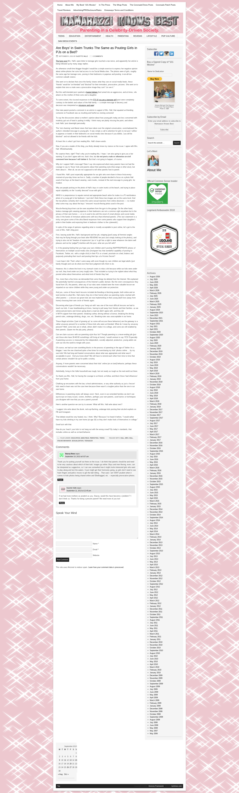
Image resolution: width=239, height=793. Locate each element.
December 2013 (156, 542)
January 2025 (155, 307)
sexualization (78, 441)
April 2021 (154, 329)
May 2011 (154, 628)
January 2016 (155, 473)
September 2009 (156, 684)
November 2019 (156, 354)
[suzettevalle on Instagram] (166, 55)
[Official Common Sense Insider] (157, 203)
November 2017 (156, 412)
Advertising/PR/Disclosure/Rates (87, 10)
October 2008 (155, 714)
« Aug (60, 774)
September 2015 (156, 484)
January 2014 (155, 540)
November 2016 (156, 445)
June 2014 (154, 526)
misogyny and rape (86, 105)
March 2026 (154, 290)
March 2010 (154, 667)
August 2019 (155, 360)
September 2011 (156, 617)
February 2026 (155, 293)
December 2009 (156, 675)
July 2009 (154, 689)
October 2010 (155, 648)
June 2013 (154, 559)
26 (68, 767)
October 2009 (155, 681)
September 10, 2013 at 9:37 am (77, 456)
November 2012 (156, 578)
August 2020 (155, 337)
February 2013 (155, 570)
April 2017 (154, 432)
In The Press (104, 5)
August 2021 (155, 324)
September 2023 (156, 313)
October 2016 (155, 448)
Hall (122, 438)
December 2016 (156, 443)
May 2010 (154, 661)
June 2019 (154, 365)
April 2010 (154, 664)
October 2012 (155, 581)
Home (60, 5)
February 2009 (155, 703)
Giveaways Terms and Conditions (118, 10)
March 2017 (154, 434)
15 (76, 760)
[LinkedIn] (171, 55)
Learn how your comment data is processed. (106, 567)
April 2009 (154, 697)
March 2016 (154, 468)
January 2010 (155, 673)
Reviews (137, 36)
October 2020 (155, 332)
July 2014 (154, 523)
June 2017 (154, 426)
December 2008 (156, 709)
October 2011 (155, 614)
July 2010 (154, 656)
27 (71, 767)
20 (71, 764)
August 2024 (155, 310)
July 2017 (154, 423)
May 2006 (154, 733)
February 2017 (155, 437)
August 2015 (155, 487)
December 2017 (156, 409)
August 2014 (155, 520)
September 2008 (156, 717)
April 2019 (154, 371)
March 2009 (154, 700)
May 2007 (154, 731)
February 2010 (155, 670)
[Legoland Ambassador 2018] (164, 266)
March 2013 (154, 567)
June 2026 (154, 282)
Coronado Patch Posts (166, 5)
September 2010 (156, 650)
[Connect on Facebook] (156, 55)
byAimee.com (177, 786)
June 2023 (154, 315)
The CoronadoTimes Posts (141, 5)
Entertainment (93, 36)
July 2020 (154, 340)
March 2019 (154, 373)
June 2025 (154, 299)
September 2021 (156, 321)
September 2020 (156, 335)
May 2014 (154, 529)
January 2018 (155, 407)
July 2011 (153, 623)
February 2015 (155, 504)
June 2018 (154, 393)
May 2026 (154, 285)
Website (96, 555)
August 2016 (155, 454)
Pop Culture (168, 36)
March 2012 (154, 601)
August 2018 (155, 387)
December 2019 (156, 351)
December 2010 (156, 642)
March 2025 (154, 301)
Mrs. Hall (129, 438)
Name (95, 544)
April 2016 (154, 465)
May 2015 (154, 495)
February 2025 (155, 304)
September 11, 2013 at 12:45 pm (79, 491)
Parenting (123, 36)
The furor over (62, 61)
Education (74, 36)
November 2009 (156, 678)
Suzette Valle (82, 56)
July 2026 (154, 279)
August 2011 (155, 620)
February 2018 (155, 404)
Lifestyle (152, 36)
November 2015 (156, 479)
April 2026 (154, 288)
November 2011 (156, 612)
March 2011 (154, 634)
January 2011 (155, 639)
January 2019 (155, 379)
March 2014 (154, 534)
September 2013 (156, 551)
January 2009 (155, 706)
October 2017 (155, 415)
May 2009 (154, 695)
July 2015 (154, 490)
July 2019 (154, 362)
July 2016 (154, 457)
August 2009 (155, 686)
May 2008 (154, 728)
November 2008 (156, 711)
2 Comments (98, 56)
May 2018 (154, 396)
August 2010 (155, 653)
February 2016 (155, 470)
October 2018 (155, 385)
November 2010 (156, 645)
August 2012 (155, 587)
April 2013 (154, 565)
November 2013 (156, 545)
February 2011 (155, 637)
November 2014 (156, 512)
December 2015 (156, 476)
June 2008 (154, 725)
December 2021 (156, 318)
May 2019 (154, 368)
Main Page (85, 438)
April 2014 (154, 531)
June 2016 (154, 459)
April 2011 (154, 631)
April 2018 (154, 398)
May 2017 (154, 429)
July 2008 (154, 722)
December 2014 (156, 509)
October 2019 (155, 357)
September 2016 (156, 451)
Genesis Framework (156, 786)
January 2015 (155, 506)
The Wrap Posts (120, 5)
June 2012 (154, 592)
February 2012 (155, 603)
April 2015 (154, 498)
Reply (60, 480)
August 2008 (155, 720)
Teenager (88, 441)
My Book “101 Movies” (86, 5)
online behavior (64, 441)
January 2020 (155, 349)
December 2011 (156, 609)
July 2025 (154, 296)
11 (65, 760)
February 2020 (155, 346)
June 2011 (154, 625)
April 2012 (154, 598)
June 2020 (154, 343)
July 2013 (154, 556)
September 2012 (156, 584)
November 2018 (156, 382)
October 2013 (155, 548)
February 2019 (155, 376)
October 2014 (155, 515)
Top (58, 786)
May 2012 (154, 595)
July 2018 (154, 390)
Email (95, 549)
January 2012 (155, 606)
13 (71, 760)
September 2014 (156, 517)
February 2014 (155, 537)
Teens (61, 36)
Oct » (66, 774)
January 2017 (155, 440)
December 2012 (156, 576)
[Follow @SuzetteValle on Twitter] (161, 55)
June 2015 (154, 493)
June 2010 (154, 659)
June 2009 (154, 692)
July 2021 (154, 326)
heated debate (92, 92)
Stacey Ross (70, 454)
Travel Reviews (64, 10)
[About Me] (153, 167)
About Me (69, 5)
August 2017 (155, 421)
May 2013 (154, 562)
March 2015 (154, 501)
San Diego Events (67, 41)
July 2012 (154, 589)
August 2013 (155, 553)
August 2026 (155, 277)
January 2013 (155, 573)
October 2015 (155, 481)
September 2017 (156, 418)
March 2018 (154, 401)
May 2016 (154, 462)
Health (109, 36)
